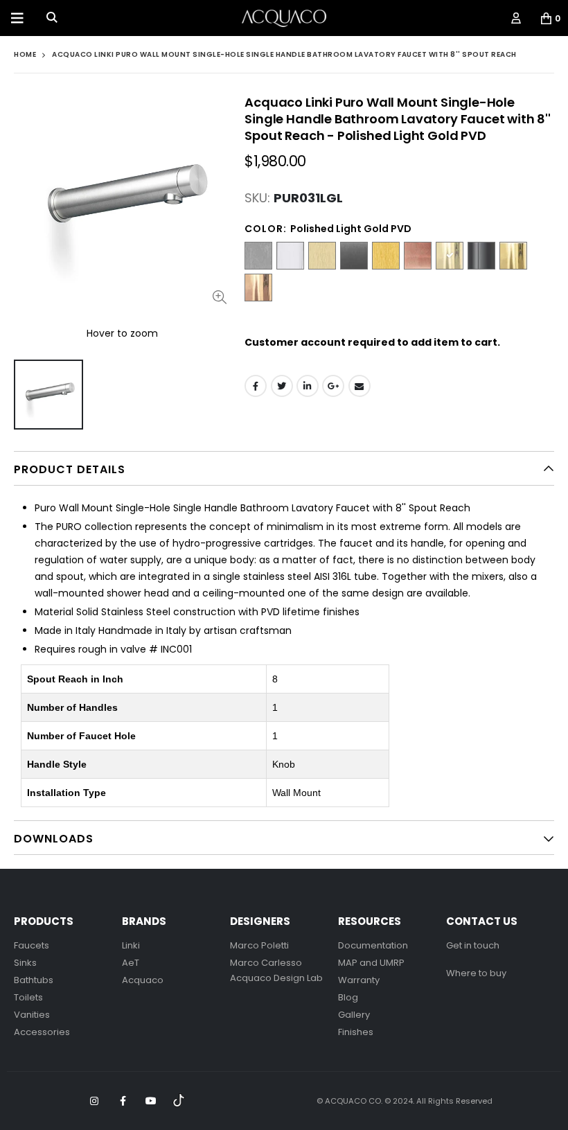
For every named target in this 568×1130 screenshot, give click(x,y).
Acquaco (142, 980)
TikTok (179, 1101)
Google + (333, 386)
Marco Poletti (259, 945)
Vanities (32, 1014)
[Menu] (17, 18)
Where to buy (476, 973)
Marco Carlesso (266, 962)
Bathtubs (33, 980)
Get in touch (472, 945)
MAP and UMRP (371, 962)
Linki (131, 945)
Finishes (355, 1032)
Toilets (28, 997)
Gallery (354, 1014)
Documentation (373, 945)
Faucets (31, 945)
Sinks (25, 962)
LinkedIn (307, 386)
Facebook (256, 386)
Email (359, 386)
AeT (130, 962)
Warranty (359, 980)
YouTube (151, 1101)
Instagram (94, 1101)
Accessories (42, 1032)
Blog (348, 997)
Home (25, 54)
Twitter (282, 386)
